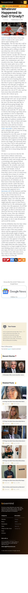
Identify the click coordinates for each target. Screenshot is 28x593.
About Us (17, 564)
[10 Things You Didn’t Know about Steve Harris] (14, 469)
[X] (16, 297)
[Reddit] (20, 297)
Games (3, 569)
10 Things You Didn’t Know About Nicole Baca (14, 498)
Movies (3, 560)
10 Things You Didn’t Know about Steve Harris (14, 478)
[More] (23, 297)
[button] (25, 2)
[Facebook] (12, 297)
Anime (2, 564)
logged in (10, 386)
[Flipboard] (8, 297)
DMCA (16, 560)
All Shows (3, 571)
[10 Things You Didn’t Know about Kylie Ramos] (14, 449)
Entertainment (4, 562)
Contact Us (17, 567)
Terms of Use (18, 562)
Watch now (22, 6)
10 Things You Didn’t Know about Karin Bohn (13, 438)
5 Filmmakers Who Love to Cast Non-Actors (13, 412)
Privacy (16, 558)
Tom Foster (5, 19)
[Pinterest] (4, 297)
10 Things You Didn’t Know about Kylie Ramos (14, 458)
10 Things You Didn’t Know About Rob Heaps (13, 517)
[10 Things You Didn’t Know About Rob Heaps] (14, 509)
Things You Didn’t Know (6, 567)
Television (3, 558)
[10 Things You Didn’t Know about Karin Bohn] (14, 430)
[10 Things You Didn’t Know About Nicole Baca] (14, 489)
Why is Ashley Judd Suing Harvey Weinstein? (14, 524)
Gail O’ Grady (6, 38)
